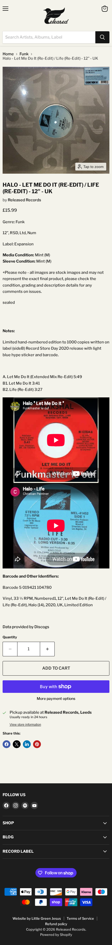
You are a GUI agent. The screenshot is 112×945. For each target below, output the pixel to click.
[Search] (102, 37)
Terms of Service (80, 918)
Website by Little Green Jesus (37, 918)
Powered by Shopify (56, 934)
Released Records (24, 200)
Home (8, 54)
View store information (25, 724)
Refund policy (56, 924)
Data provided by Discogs (26, 627)
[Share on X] (17, 744)
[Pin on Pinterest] (37, 744)
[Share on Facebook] (6, 744)
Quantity (10, 637)
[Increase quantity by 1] (47, 649)
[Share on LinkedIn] (27, 744)
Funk (24, 54)
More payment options (56, 698)
